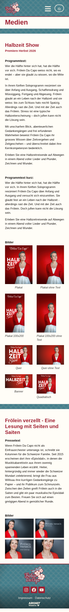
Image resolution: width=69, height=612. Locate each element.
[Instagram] (26, 590)
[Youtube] (41, 590)
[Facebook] (34, 590)
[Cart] (59, 8)
